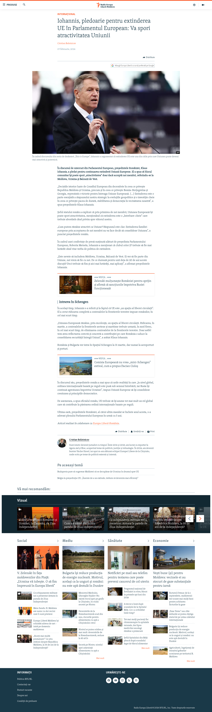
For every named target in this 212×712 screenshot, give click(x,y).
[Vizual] (203, 5)
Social (22, 541)
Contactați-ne (24, 684)
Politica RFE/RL (24, 679)
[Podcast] (194, 5)
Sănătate (115, 541)
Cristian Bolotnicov (66, 43)
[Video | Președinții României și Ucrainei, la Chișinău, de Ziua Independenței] (38, 519)
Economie (161, 541)
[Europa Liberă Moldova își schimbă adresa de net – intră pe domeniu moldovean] (24, 623)
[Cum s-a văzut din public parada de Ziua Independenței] (83, 519)
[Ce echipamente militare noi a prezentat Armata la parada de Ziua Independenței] (129, 519)
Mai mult (100, 658)
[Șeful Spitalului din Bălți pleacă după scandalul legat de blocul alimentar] (115, 640)
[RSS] (129, 680)
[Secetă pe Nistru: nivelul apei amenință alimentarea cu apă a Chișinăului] (69, 647)
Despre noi (22, 695)
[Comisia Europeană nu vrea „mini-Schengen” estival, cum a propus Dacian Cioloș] (75, 366)
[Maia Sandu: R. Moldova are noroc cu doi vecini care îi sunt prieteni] (24, 611)
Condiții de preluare (27, 701)
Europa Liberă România (106, 423)
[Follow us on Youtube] (115, 680)
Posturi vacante (24, 690)
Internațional (66, 14)
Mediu (67, 541)
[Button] (149, 57)
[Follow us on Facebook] (108, 680)
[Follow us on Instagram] (122, 680)
